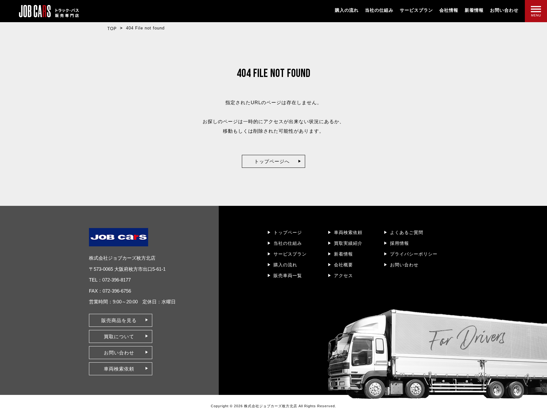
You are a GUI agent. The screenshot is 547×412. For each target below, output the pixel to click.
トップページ (288, 232)
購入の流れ (347, 10)
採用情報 (399, 243)
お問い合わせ (504, 10)
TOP (112, 28)
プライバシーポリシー (413, 254)
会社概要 (343, 264)
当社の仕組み (379, 10)
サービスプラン (416, 10)
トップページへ (272, 161)
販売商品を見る (119, 320)
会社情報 (448, 10)
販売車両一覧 (288, 275)
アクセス (343, 275)
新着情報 (474, 10)
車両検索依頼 (348, 232)
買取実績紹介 (348, 243)
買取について (119, 336)
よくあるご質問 (406, 232)
